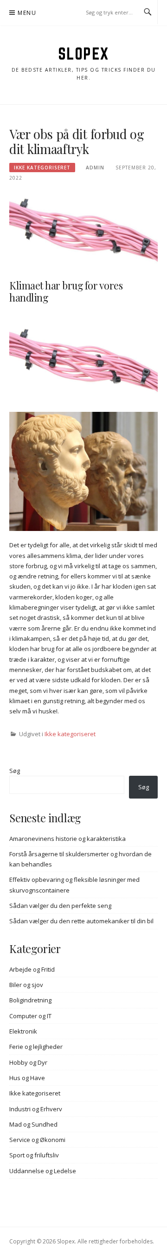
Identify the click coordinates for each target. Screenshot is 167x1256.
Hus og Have (27, 1078)
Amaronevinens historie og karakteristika (67, 838)
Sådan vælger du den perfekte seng (60, 905)
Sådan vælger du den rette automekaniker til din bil (81, 921)
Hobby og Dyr (28, 1062)
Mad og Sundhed (33, 1124)
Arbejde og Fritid (32, 969)
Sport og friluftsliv (34, 1155)
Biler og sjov (26, 985)
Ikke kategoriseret (42, 167)
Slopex (83, 53)
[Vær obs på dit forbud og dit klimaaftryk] (83, 232)
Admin (95, 167)
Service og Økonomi (37, 1139)
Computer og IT (30, 1016)
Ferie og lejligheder (36, 1046)
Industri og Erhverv (35, 1109)
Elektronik (23, 1031)
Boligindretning (30, 1000)
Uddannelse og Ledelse (42, 1171)
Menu (27, 13)
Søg (14, 770)
